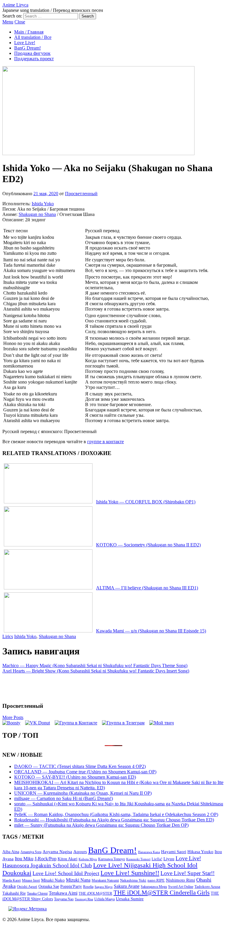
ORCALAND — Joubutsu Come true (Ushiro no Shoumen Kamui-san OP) (85, 771)
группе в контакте (105, 441)
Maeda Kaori (11, 880)
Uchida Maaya (104, 899)
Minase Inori (31, 880)
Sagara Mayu (104, 886)
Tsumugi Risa (84, 899)
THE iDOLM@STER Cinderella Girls (162, 892)
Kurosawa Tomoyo (111, 859)
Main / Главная (28, 31)
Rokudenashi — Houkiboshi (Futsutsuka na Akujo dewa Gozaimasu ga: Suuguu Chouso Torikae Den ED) (114, 819)
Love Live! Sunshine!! (129, 873)
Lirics (7, 636)
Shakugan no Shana (37, 214)
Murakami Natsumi (105, 881)
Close (19, 21)
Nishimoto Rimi (180, 880)
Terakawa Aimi (63, 893)
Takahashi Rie (14, 893)
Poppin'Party (71, 886)
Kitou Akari (67, 858)
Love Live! (24, 42)
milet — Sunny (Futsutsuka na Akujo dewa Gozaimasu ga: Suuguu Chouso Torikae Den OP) (101, 825)
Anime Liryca (15, 4)
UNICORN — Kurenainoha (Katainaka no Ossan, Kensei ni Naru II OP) (83, 793)
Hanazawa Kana (149, 852)
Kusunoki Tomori (138, 859)
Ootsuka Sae (48, 886)
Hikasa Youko (200, 851)
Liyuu (168, 858)
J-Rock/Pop (45, 858)
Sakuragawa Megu (154, 887)
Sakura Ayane (127, 886)
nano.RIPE (156, 880)
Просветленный (81, 193)
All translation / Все (32, 37)
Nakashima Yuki (133, 880)
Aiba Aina (10, 852)
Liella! (157, 859)
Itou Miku (24, 858)
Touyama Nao (64, 899)
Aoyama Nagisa (57, 851)
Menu (7, 21)
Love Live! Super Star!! (187, 873)
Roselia (88, 887)
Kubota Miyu (88, 859)
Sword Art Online (180, 887)
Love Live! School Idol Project (66, 873)
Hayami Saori (173, 851)
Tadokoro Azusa (207, 887)
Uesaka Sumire (130, 898)
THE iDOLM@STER (95, 893)
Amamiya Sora (30, 852)
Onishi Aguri (27, 886)
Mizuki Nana (78, 880)
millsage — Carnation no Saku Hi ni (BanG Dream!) (63, 798)
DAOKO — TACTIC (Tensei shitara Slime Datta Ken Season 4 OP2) (80, 766)
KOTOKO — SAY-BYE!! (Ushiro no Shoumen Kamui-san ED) (75, 777)
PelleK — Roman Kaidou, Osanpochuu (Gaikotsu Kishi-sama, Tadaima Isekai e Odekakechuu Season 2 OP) (116, 814)
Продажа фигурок (32, 53)
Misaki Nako (53, 880)
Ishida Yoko (43, 203)
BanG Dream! (27, 47)
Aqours (80, 851)
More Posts (12, 717)
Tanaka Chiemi (37, 894)
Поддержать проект (34, 58)
